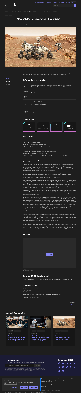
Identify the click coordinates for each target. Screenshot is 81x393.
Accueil (6, 15)
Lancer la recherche (75, 5)
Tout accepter (34, 387)
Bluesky (66, 367)
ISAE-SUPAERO (39, 203)
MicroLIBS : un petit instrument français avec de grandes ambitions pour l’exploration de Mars (40, 338)
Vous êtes (55, 11)
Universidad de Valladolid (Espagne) (53, 101)
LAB (71, 201)
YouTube (74, 363)
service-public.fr (64, 384)
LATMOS (28, 203)
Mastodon (70, 367)
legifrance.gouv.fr (45, 384)
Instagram (59, 363)
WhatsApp (59, 370)
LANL (43, 101)
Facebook (63, 363)
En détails (8, 81)
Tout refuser (24, 387)
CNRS (32, 101)
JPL (40, 101)
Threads (63, 367)
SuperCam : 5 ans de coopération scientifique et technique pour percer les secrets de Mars (16, 338)
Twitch (59, 367)
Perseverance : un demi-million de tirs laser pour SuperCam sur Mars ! (62, 337)
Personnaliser (14, 387)
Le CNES (6, 11)
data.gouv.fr (43, 386)
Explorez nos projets (27, 11)
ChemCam (71, 176)
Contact (48, 390)
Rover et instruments (11, 87)
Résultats (8, 84)
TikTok (70, 363)
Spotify (63, 370)
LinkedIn (66, 363)
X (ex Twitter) (74, 367)
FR (73, 2)
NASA (36, 101)
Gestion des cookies (42, 390)
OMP (67, 201)
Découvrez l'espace (36, 11)
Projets (10, 15)
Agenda (19, 11)
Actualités (14, 11)
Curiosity (32, 177)
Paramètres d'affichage (65, 2)
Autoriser (49, 254)
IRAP (46, 199)
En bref (7, 78)
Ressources (49, 2)
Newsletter (55, 2)
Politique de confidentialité (10, 383)
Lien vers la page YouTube (27, 270)
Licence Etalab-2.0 (47, 392)
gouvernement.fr (54, 384)
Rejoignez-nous (47, 11)
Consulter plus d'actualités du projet (40, 350)
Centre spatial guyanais (39, 2)
